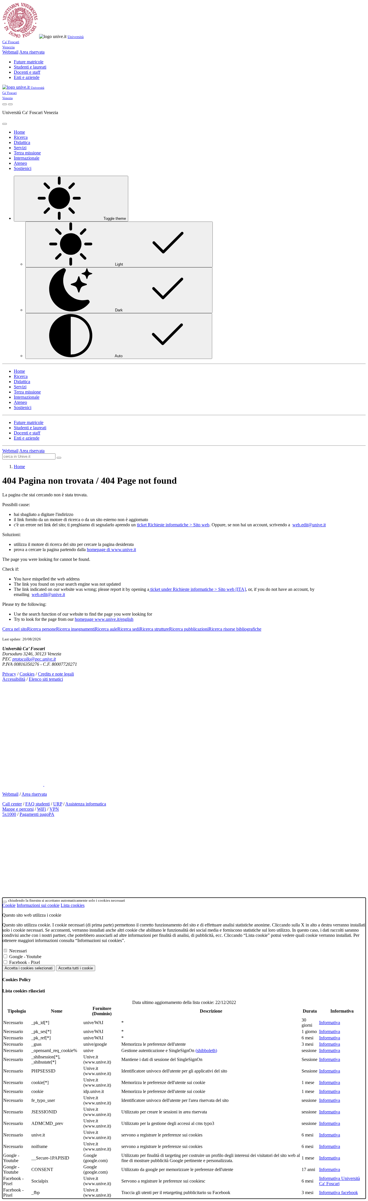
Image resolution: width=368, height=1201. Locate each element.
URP (57, 803)
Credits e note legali (56, 674)
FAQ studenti (37, 803)
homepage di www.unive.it (111, 549)
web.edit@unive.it (309, 524)
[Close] (4, 124)
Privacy (9, 674)
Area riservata (32, 52)
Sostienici (22, 168)
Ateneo (20, 163)
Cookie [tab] (9, 905)
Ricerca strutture (154, 629)
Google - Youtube (25, 956)
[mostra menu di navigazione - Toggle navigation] (10, 104)
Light (119, 264)
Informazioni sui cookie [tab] (38, 905)
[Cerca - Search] (4, 104)
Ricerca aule (106, 629)
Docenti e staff (27, 72)
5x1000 (9, 814)
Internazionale (26, 158)
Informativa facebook (338, 1192)
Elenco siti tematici (46, 679)
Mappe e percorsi (18, 809)
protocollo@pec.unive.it (34, 659)
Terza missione (27, 152)
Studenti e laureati (30, 67)
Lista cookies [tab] (73, 905)
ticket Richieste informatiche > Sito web (173, 524)
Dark (119, 310)
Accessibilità (13, 679)
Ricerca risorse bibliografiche (234, 629)
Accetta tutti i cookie (75, 968)
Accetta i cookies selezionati (29, 968)
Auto (119, 356)
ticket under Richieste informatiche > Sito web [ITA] (197, 589)
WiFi (41, 809)
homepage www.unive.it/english (104, 619)
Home (19, 132)
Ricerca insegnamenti (75, 629)
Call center (12, 803)
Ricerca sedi (128, 629)
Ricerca (21, 137)
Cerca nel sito (14, 629)
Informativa (329, 1022)
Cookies (27, 674)
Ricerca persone (41, 629)
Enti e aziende (26, 77)
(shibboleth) (206, 1050)
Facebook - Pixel (24, 962)
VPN (54, 809)
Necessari (18, 950)
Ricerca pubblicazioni (188, 629)
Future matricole (28, 61)
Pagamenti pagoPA (37, 814)
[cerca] (59, 458)
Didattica (22, 142)
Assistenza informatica (85, 803)
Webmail (10, 52)
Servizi (20, 147)
